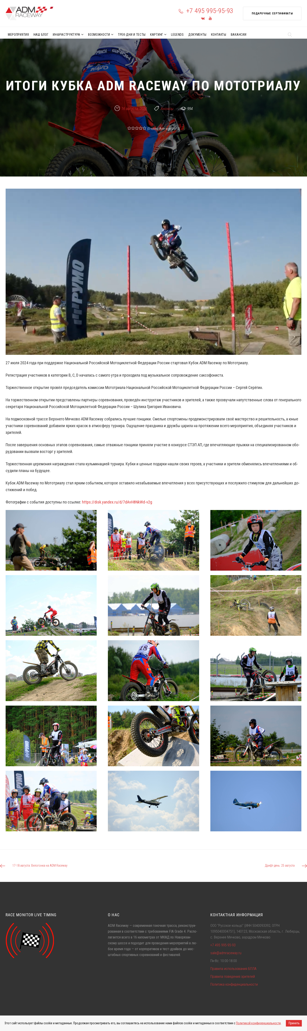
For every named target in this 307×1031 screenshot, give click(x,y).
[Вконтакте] (203, 18)
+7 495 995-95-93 (209, 11)
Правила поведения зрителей (232, 976)
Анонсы (167, 108)
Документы (197, 34)
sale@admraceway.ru (225, 953)
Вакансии (239, 34)
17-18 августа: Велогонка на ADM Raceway (39, 865)
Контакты (218, 34)
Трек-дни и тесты (132, 34)
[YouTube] (210, 18)
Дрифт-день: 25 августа (280, 865)
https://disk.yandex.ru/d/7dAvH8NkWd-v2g (117, 502)
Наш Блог (41, 34)
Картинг (156, 34)
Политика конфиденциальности (234, 984)
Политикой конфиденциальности (258, 1023)
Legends (177, 34)
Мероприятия (18, 34)
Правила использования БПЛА (233, 969)
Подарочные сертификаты (272, 13)
